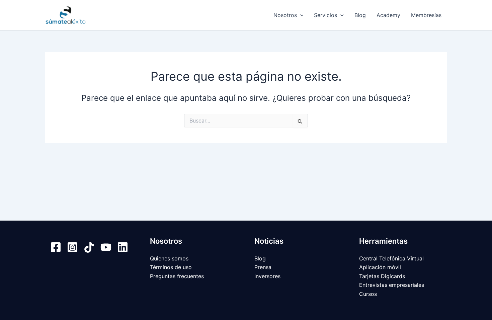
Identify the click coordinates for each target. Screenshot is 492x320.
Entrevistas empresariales (391, 285)
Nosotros (285, 15)
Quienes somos (169, 258)
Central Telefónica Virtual (391, 258)
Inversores (267, 276)
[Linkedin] (122, 247)
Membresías (426, 15)
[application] (300, 15)
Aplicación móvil (380, 267)
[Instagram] (72, 247)
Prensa (262, 267)
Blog (360, 15)
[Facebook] (56, 247)
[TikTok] (89, 247)
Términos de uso (171, 267)
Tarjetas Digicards (382, 276)
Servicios (325, 15)
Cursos (368, 294)
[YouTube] (106, 247)
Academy (388, 15)
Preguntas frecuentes (177, 276)
